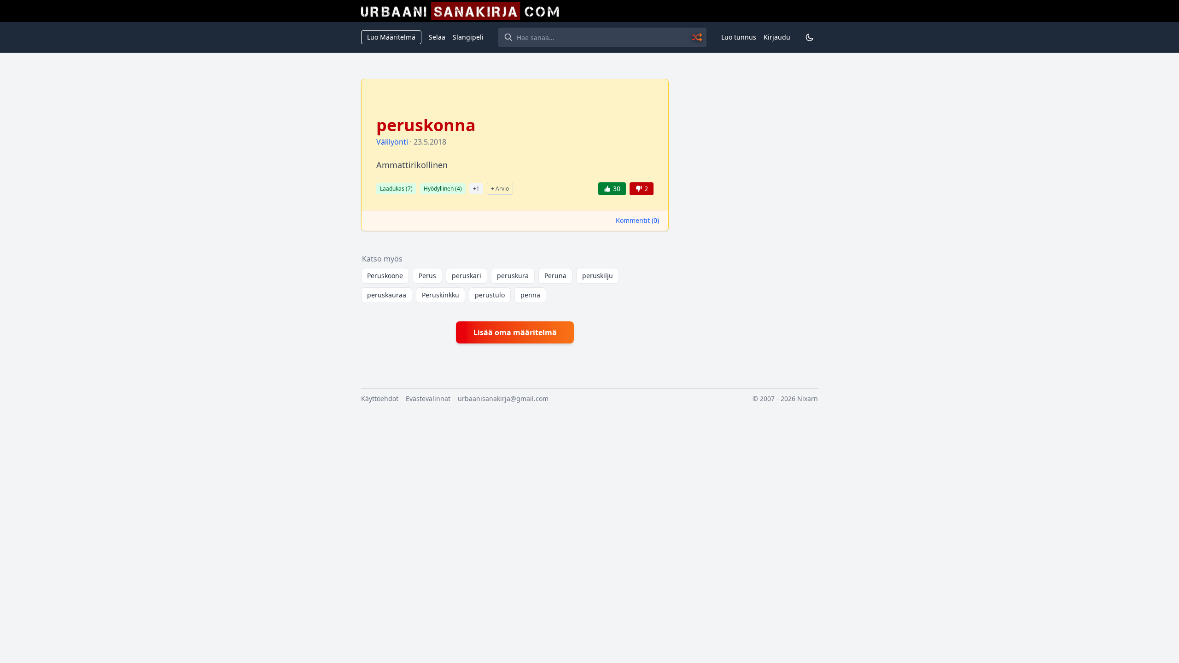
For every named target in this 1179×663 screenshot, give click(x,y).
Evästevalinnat (428, 398)
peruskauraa (386, 295)
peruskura (513, 275)
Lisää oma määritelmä (515, 332)
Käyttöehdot (379, 398)
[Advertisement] (749, 217)
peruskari (466, 275)
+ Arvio (500, 188)
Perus (427, 275)
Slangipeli (468, 37)
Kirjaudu (777, 37)
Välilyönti (392, 142)
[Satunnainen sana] (697, 37)
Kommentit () (637, 220)
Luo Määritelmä (391, 37)
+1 (476, 188)
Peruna (555, 275)
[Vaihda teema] (809, 37)
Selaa (437, 37)
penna (530, 295)
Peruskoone (385, 275)
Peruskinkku (440, 295)
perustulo (490, 295)
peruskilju (597, 275)
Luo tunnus (738, 37)
